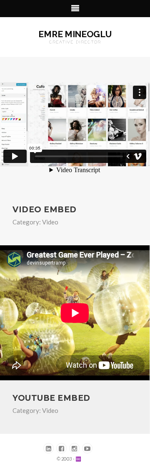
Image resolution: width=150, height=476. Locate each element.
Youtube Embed (51, 398)
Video (50, 222)
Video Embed (44, 209)
